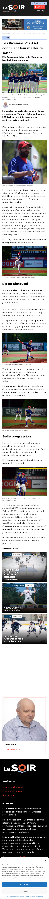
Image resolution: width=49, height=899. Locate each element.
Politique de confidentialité (15, 896)
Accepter (24, 884)
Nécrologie (39, 3)
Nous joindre (8, 795)
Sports (4, 34)
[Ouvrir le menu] (38, 11)
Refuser (24, 891)
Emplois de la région (12, 791)
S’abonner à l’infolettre (13, 787)
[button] (45, 860)
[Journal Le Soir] (14, 8)
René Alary (16, 104)
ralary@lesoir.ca (12, 749)
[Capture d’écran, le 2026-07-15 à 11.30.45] (24, 24)
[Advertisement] (24, 669)
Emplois (39, 7)
